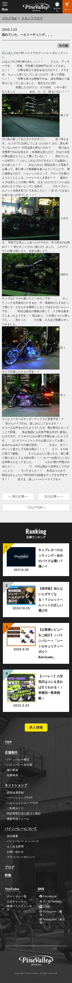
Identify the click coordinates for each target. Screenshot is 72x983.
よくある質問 (15, 846)
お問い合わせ (15, 851)
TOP (8, 742)
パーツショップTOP (20, 797)
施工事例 (12, 770)
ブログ (9, 867)
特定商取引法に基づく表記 (24, 813)
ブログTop (9, 18)
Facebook (49, 896)
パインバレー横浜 (18, 759)
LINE (46, 906)
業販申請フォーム (18, 818)
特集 (8, 875)
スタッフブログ (32, 18)
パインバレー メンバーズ (23, 841)
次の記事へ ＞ (54, 496)
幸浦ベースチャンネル (19, 908)
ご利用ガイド (15, 808)
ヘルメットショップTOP (22, 803)
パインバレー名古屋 (19, 764)
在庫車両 (12, 775)
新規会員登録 (15, 792)
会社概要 (12, 836)
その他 (63, 45)
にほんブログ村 (11, 61)
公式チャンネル (16, 901)
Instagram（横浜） (51, 913)
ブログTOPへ (36, 507)
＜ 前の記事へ (18, 496)
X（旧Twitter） (52, 901)
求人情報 (36, 727)
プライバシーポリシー (21, 856)
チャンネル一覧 (16, 896)
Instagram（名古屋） (52, 921)
